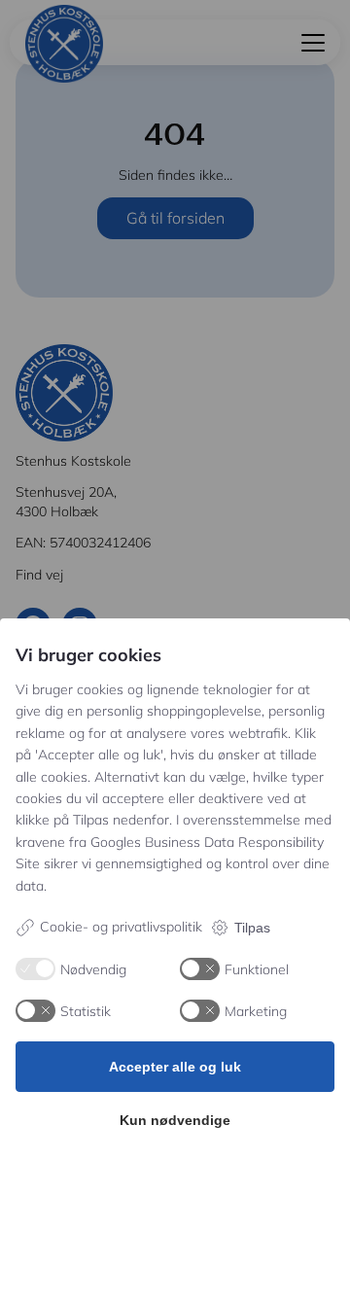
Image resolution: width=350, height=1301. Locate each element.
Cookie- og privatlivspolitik (121, 926)
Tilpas (252, 927)
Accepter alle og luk (175, 1066)
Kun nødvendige (175, 1120)
